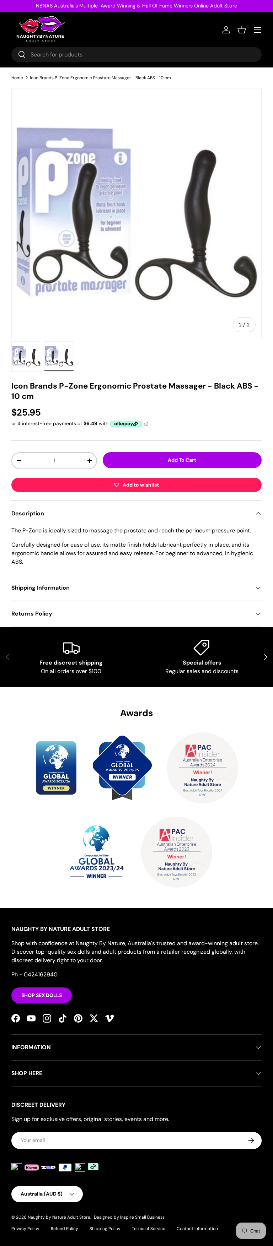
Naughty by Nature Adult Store (59, 1217)
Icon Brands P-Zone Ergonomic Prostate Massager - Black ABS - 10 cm (100, 78)
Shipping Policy (105, 1228)
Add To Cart (182, 460)
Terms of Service (148, 1228)
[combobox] (136, 54)
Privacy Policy (25, 1228)
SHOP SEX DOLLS (41, 995)
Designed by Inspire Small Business (129, 1217)
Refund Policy (64, 1228)
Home (17, 78)
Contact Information (197, 1228)
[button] (242, 30)
